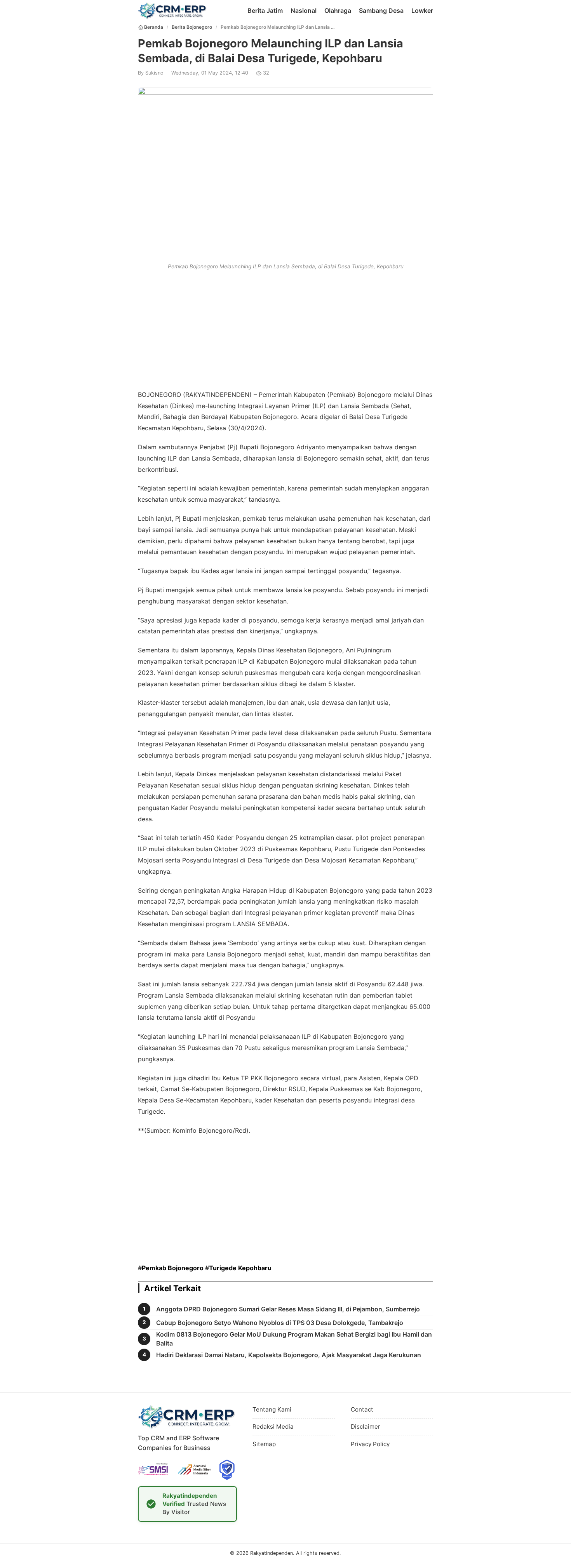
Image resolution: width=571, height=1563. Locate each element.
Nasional (304, 10)
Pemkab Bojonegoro (173, 1268)
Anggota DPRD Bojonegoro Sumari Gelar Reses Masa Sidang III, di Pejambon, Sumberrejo (288, 1309)
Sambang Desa (381, 10)
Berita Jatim (265, 10)
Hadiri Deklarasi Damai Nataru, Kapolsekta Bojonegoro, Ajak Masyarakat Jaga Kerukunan (288, 1355)
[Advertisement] (285, 328)
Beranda (153, 27)
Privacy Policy (370, 1444)
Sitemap (264, 1444)
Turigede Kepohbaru (240, 1268)
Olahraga (337, 10)
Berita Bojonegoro (192, 27)
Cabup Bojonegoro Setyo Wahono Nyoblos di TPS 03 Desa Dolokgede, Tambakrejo (279, 1323)
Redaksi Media (273, 1426)
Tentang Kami (271, 1409)
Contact (362, 1409)
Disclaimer (365, 1426)
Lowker (422, 10)
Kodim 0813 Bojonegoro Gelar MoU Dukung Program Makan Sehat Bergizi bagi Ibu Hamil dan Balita (294, 1338)
